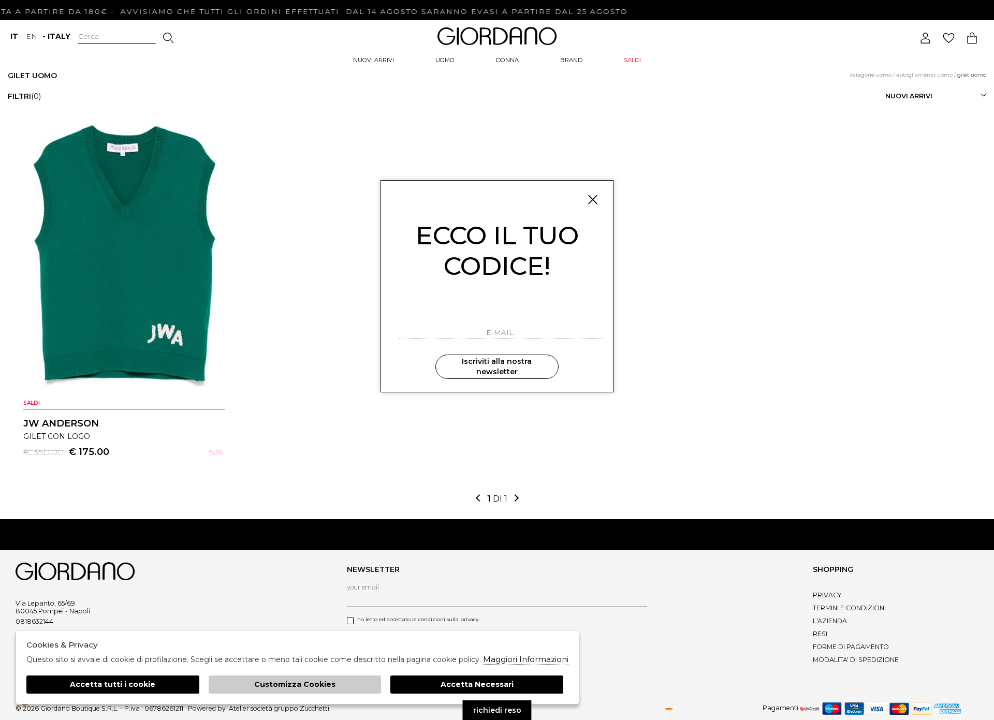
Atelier (239, 708)
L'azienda (830, 621)
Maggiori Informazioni (525, 659)
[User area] (925, 38)
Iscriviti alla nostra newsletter (497, 366)
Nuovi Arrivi (373, 60)
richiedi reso (497, 710)
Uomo (445, 60)
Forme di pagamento (851, 647)
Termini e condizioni (849, 608)
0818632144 (34, 621)
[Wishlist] (948, 38)
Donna (507, 60)
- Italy (56, 36)
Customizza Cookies (294, 684)
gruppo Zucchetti (301, 708)
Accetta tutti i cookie (112, 684)
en (31, 36)
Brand (571, 60)
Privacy (827, 595)
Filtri (24, 96)
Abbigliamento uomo (924, 74)
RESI (820, 634)
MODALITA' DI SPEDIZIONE (856, 660)
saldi (632, 60)
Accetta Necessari (477, 684)
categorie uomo (870, 74)
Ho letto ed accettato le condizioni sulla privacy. (418, 619)
